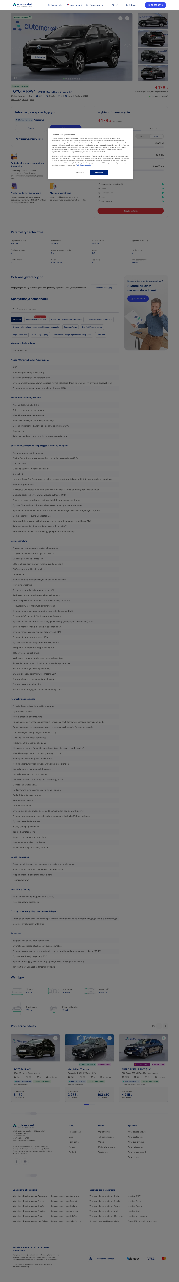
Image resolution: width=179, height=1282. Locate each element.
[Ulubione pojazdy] (113, 5)
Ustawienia (80, 172)
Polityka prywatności (83, 165)
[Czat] (117, 5)
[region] (90, 153)
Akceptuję (99, 172)
